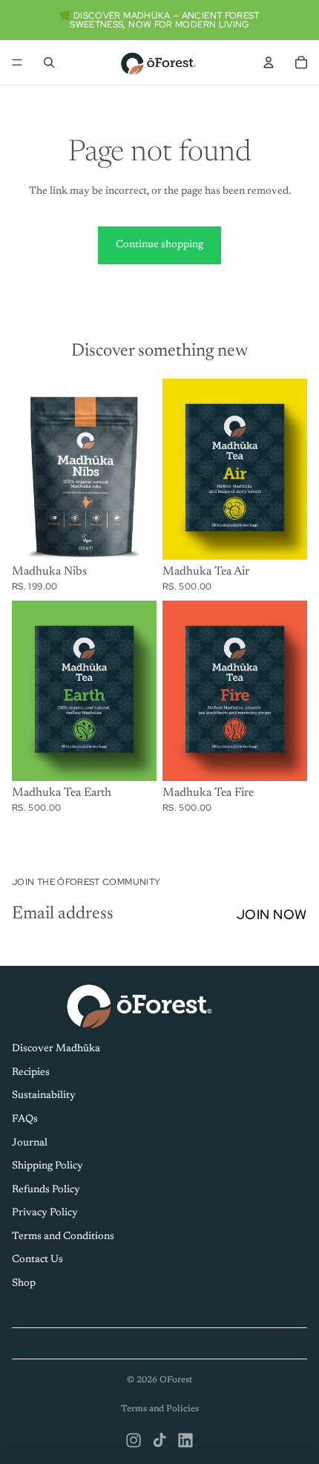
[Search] (49, 62)
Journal (29, 1142)
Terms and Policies (160, 1409)
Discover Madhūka (56, 1049)
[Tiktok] (159, 1440)
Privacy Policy (45, 1213)
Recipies (31, 1072)
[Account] (268, 62)
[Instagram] (133, 1440)
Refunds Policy (46, 1189)
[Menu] (17, 62)
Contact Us (37, 1260)
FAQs (25, 1119)
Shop (24, 1283)
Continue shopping (159, 245)
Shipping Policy (47, 1166)
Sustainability (44, 1096)
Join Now (272, 914)
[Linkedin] (185, 1440)
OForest (176, 1380)
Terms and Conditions (63, 1236)
